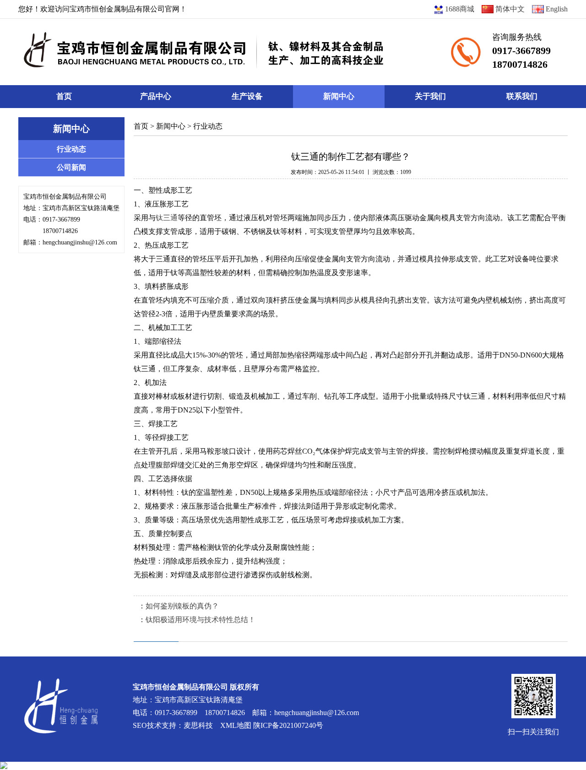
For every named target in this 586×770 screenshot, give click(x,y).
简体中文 (509, 9)
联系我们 (521, 96)
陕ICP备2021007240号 (288, 725)
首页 (64, 96)
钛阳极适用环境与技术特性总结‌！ (200, 620)
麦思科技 (198, 725)
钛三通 (167, 218)
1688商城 (458, 9)
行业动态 (207, 126)
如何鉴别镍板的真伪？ (182, 606)
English (556, 9)
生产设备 (247, 96)
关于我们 (430, 96)
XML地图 (235, 725)
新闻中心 (338, 96)
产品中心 (155, 96)
